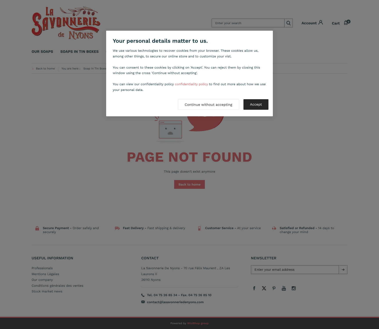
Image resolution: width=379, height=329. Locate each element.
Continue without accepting (208, 105)
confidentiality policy (191, 84)
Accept (256, 104)
